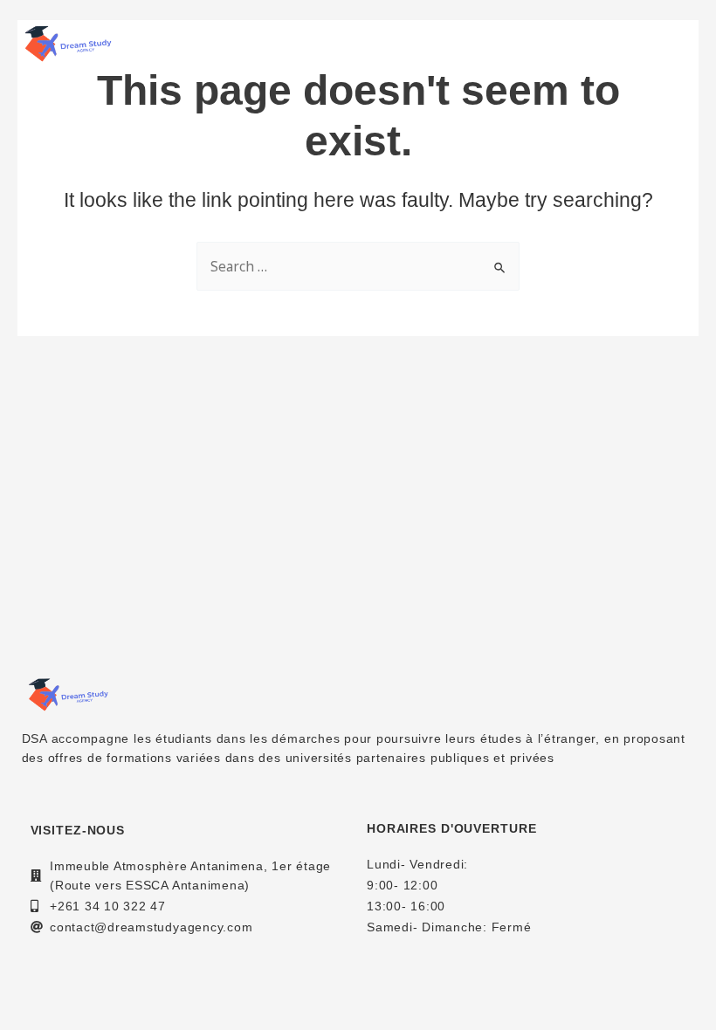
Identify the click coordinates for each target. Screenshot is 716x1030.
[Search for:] (358, 266)
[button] (678, 43)
